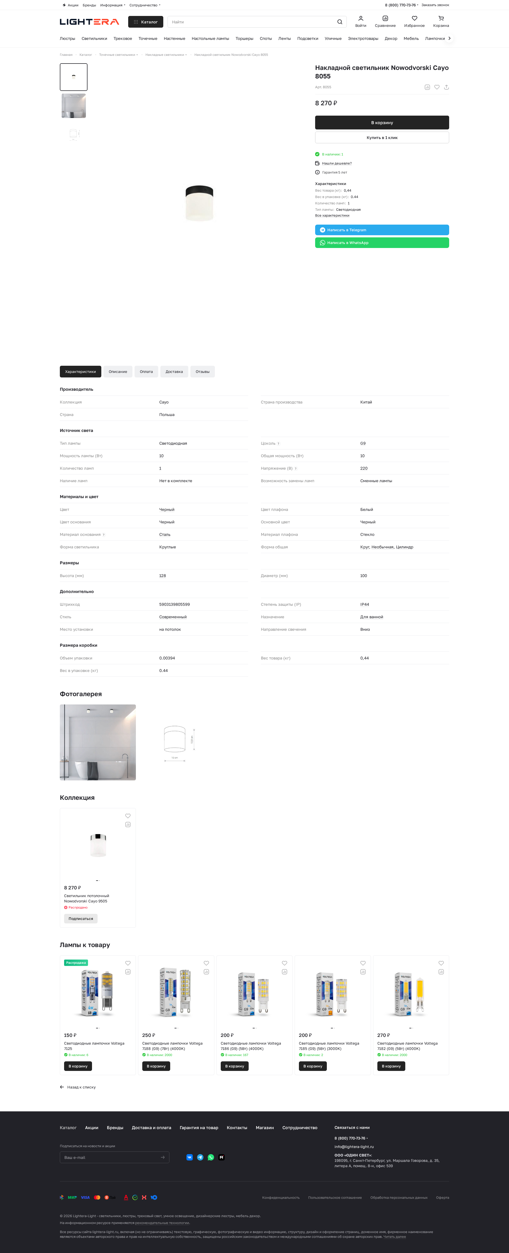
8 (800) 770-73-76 (400, 5)
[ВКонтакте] (189, 1157)
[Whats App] (211, 1157)
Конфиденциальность (281, 1197)
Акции (91, 1127)
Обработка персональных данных (399, 1197)
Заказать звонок (435, 5)
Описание (118, 371)
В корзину (382, 122)
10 (161, 455)
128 (162, 575)
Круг (364, 546)
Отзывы (203, 371)
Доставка (174, 371)
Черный (166, 509)
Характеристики (80, 371)
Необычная (383, 546)
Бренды (115, 1127)
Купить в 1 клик (382, 137)
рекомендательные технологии (162, 1223)
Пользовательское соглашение (335, 1197)
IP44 (364, 604)
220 (364, 468)
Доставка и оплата (151, 1127)
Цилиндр (404, 546)
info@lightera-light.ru (354, 1146)
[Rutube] (221, 1157)
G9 (363, 443)
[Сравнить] (427, 87)
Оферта (442, 1197)
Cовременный (173, 616)
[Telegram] (200, 1157)
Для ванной (371, 616)
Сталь (164, 534)
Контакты (237, 1127)
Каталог (68, 1127)
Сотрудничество (300, 1127)
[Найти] (340, 22)
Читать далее (394, 1236)
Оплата (146, 371)
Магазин (265, 1127)
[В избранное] (437, 87)
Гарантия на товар (199, 1127)
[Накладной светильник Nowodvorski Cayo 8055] (199, 203)
